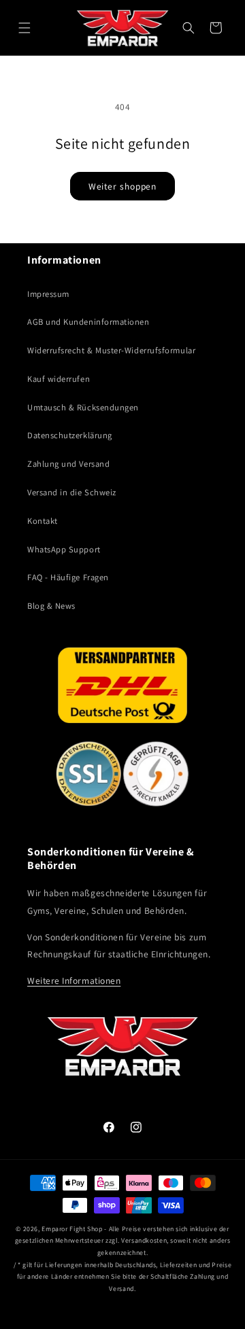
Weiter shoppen (122, 186)
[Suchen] (188, 27)
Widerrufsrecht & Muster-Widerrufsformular (111, 350)
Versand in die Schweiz (71, 492)
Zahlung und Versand (68, 463)
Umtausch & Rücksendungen (83, 407)
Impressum (48, 294)
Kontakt (42, 521)
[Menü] (24, 27)
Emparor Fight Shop (72, 1228)
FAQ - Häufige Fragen (68, 577)
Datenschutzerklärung (69, 435)
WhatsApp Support (64, 549)
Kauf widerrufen (58, 379)
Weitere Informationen (73, 980)
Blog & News (51, 606)
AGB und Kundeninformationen (88, 321)
